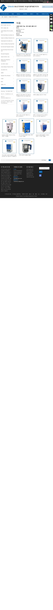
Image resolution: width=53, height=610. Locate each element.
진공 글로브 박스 (4, 69)
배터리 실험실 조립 (4, 27)
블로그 (30, 194)
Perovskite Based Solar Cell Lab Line (7, 50)
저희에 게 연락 (45, 13)
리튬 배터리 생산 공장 (30, 176)
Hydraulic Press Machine (5, 75)
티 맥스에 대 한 (5, 13)
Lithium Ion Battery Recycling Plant (7, 43)
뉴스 (39, 194)
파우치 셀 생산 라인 (29, 169)
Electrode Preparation (5, 53)
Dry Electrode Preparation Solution (7, 46)
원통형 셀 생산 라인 (29, 173)
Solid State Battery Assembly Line (7, 35)
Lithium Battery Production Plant (7, 66)
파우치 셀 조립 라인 (29, 175)
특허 (37, 13)
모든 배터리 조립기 (4, 63)
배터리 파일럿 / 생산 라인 (6, 25)
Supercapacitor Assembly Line (6, 40)
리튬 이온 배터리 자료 (5, 56)
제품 (13, 13)
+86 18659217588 (36, 0)
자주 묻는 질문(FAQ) (16, 194)
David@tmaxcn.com (9, 0)
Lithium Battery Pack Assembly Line (7, 31)
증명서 (31, 13)
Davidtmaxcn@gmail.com (23, 0)
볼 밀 (2, 81)
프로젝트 (25, 13)
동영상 (18, 13)
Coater (2, 78)
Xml (46, 194)
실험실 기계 (3, 84)
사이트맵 (42, 194)
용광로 (5, 16)
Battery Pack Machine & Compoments (5, 60)
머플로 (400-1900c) (13, 16)
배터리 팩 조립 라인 (29, 170)
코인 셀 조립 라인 (29, 172)
